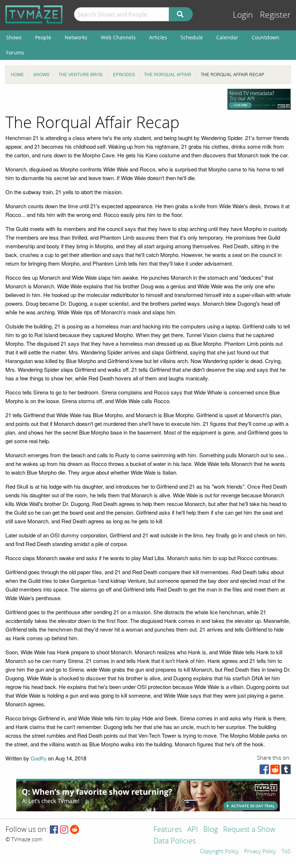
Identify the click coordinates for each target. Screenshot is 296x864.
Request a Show (249, 830)
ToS (286, 852)
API (192, 830)
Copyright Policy (219, 852)
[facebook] (264, 771)
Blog (210, 830)
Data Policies (174, 841)
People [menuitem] (43, 37)
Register (275, 15)
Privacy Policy (260, 852)
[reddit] (275, 771)
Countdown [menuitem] (265, 37)
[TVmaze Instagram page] (64, 830)
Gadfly (39, 758)
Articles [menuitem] (158, 37)
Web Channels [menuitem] (118, 37)
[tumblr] (286, 771)
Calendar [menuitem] (227, 37)
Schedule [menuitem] (191, 37)
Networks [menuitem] (76, 37)
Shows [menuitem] (14, 37)
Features (167, 830)
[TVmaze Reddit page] (74, 830)
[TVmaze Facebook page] (54, 830)
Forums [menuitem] (15, 52)
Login (243, 15)
